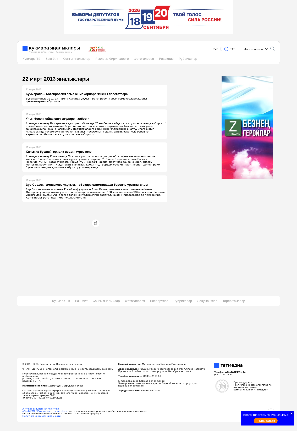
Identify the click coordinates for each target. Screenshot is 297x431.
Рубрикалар (188, 58)
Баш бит (52, 58)
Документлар (207, 301)
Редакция (166, 58)
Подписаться (265, 420)
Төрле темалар (234, 301)
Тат (232, 49)
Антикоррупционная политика (40, 408)
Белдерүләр (159, 301)
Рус (215, 49)
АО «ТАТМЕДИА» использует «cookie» (44, 411)
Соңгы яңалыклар (76, 58)
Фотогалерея (144, 58)
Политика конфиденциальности (41, 415)
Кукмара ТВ (31, 58)
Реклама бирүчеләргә (112, 58)
